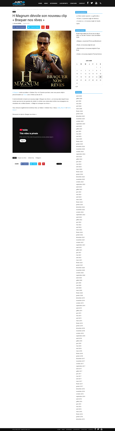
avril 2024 (78, 166)
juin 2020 (78, 283)
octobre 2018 (80, 333)
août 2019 (79, 308)
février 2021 (79, 262)
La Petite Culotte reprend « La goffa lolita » (88, 16)
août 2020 (79, 278)
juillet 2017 (79, 371)
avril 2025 (78, 136)
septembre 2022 (80, 214)
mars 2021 (79, 260)
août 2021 (79, 247)
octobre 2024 (80, 151)
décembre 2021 (80, 237)
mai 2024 (78, 164)
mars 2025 (79, 139)
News (14, 11)
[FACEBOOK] (87, 3)
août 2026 (79, 96)
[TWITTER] (91, 3)
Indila (58, 107)
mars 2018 (79, 351)
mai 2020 (78, 285)
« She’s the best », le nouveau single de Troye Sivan (88, 49)
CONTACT (82, 3)
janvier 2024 (79, 174)
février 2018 (79, 353)
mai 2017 (78, 376)
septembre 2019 (80, 305)
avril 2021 (78, 257)
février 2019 (79, 323)
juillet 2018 (79, 341)
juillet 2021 (79, 250)
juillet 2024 (79, 159)
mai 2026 (78, 103)
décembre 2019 (80, 298)
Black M (63, 107)
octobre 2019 (80, 303)
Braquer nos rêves (22, 157)
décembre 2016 (80, 389)
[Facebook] (95, 429)
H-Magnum (38, 157)
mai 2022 (78, 225)
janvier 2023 (79, 204)
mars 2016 (79, 411)
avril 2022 (78, 227)
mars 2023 (79, 199)
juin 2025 (78, 131)
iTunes (25, 94)
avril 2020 (78, 288)
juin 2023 (78, 192)
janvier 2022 (79, 235)
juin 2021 (78, 252)
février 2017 (79, 384)
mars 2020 (79, 290)
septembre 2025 (80, 124)
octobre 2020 (80, 272)
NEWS (46, 3)
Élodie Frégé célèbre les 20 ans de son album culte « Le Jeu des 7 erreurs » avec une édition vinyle (88, 35)
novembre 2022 (80, 209)
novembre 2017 (80, 361)
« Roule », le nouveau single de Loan (85, 45)
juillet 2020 (79, 280)
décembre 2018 (80, 328)
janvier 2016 (79, 416)
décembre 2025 (80, 116)
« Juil (76, 86)
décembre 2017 (80, 358)
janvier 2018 (79, 356)
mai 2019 (78, 315)
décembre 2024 (80, 146)
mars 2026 (79, 108)
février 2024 (79, 172)
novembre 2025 (80, 118)
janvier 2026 (79, 113)
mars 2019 (79, 320)
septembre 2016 (80, 396)
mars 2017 (79, 381)
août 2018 (79, 338)
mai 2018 (78, 346)
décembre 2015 (80, 419)
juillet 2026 (79, 98)
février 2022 (79, 232)
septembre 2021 (80, 245)
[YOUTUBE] (96, 3)
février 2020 (79, 293)
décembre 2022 (80, 207)
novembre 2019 (80, 300)
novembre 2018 (80, 331)
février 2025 (79, 141)
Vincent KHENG (17, 23)
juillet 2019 (79, 310)
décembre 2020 (80, 267)
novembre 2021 (80, 240)
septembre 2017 (80, 366)
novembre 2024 (80, 149)
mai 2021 (78, 255)
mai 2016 (78, 406)
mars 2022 (79, 230)
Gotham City (31, 157)
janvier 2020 (79, 295)
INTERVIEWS (53, 3)
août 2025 (79, 126)
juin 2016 (78, 404)
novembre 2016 (80, 391)
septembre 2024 (80, 154)
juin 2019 (78, 313)
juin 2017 (78, 373)
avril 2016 (78, 409)
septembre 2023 (80, 184)
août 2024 (79, 156)
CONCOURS (73, 3)
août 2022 (79, 217)
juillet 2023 (79, 189)
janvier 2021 (79, 265)
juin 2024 (78, 161)
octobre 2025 (80, 121)
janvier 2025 (79, 144)
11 (81, 73)
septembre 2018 (80, 336)
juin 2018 (78, 343)
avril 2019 (78, 318)
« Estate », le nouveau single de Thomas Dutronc (89, 54)
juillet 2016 (79, 401)
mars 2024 (79, 169)
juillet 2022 (79, 219)
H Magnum (16, 92)
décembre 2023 (80, 177)
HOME (40, 3)
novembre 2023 (80, 179)
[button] (100, 3)
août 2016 (79, 399)
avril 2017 (78, 379)
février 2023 (79, 202)
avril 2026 (78, 106)
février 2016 (79, 414)
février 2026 (79, 111)
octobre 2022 (80, 212)
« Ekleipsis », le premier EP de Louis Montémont (88, 41)
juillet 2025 (79, 129)
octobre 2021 (80, 242)
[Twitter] (98, 429)
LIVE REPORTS (64, 3)
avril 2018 (78, 348)
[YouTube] (101, 429)
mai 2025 (78, 134)
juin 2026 (78, 101)
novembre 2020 (80, 270)
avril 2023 (78, 197)
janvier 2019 (79, 325)
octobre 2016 (80, 394)
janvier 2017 (79, 386)
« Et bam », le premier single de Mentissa (87, 18)
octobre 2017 (80, 363)
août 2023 (79, 187)
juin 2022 (78, 222)
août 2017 (79, 368)
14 (93, 73)
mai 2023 (78, 194)
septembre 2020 (80, 275)
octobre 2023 (80, 182)
